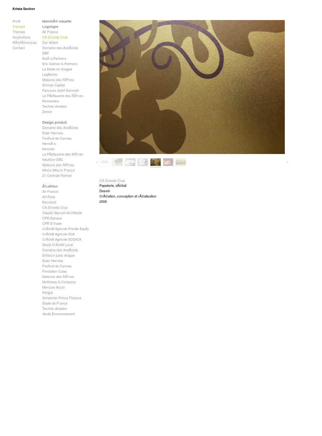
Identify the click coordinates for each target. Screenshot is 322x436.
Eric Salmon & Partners (60, 63)
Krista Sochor (24, 8)
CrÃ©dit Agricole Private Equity (65, 228)
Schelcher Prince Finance (61, 297)
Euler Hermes (52, 132)
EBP (45, 52)
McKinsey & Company (59, 281)
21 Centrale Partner (57, 175)
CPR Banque (52, 217)
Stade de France (55, 302)
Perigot (47, 292)
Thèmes (19, 31)
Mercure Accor (53, 287)
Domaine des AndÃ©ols (60, 47)
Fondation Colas (54, 271)
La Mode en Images (57, 68)
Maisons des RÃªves (58, 79)
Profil (16, 20)
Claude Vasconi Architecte (62, 212)
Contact (19, 47)
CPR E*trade (52, 223)
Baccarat (49, 201)
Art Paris (48, 196)
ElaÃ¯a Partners (54, 58)
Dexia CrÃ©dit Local (57, 244)
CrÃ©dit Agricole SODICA (61, 239)
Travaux (19, 26)
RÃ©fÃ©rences (25, 42)
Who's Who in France (58, 169)
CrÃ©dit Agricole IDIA (58, 233)
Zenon (47, 111)
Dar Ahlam (50, 42)
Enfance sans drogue (58, 255)
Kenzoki (48, 148)
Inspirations (22, 36)
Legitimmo (50, 74)
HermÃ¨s (49, 143)
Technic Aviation (54, 106)
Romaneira (50, 100)
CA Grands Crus (55, 36)
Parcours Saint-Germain (60, 90)
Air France (50, 31)
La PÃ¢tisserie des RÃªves (62, 95)
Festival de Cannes (57, 138)
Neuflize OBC (52, 159)
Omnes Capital (53, 84)
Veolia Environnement (58, 313)
